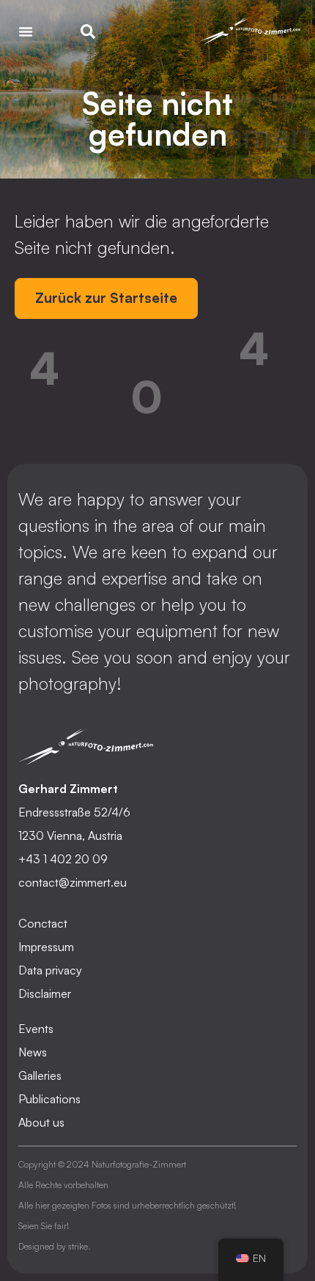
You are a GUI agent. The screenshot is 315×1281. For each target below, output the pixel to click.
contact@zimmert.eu (72, 882)
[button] (26, 31)
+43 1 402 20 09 (63, 859)
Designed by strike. (54, 1246)
